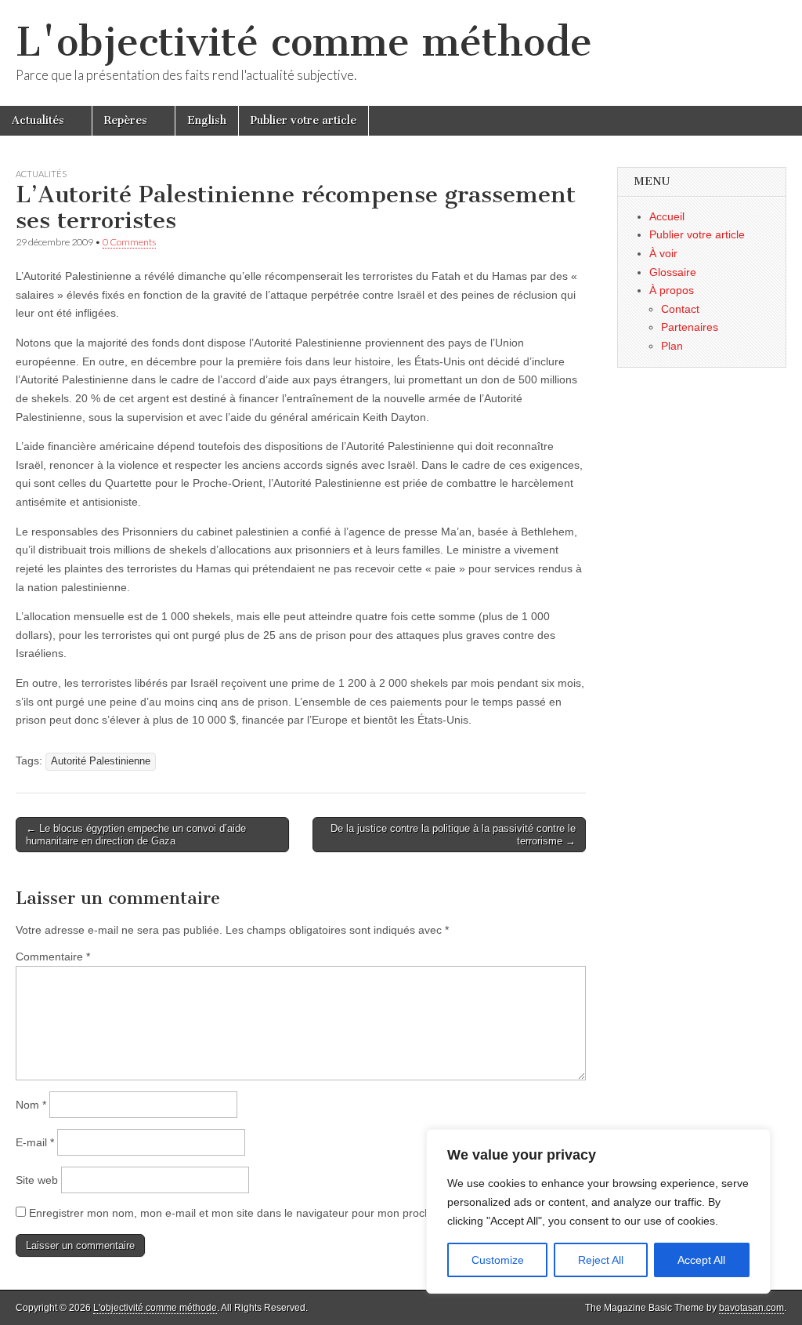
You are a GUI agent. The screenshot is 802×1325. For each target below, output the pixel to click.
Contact (680, 309)
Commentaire (53, 956)
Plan (672, 345)
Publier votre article (303, 120)
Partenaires (689, 327)
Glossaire (672, 272)
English (206, 120)
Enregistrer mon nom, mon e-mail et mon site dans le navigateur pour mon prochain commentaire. (273, 1213)
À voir (663, 253)
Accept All (701, 1260)
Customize (497, 1260)
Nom (31, 1104)
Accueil (667, 216)
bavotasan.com (751, 1307)
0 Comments (129, 242)
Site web (37, 1180)
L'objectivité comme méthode (304, 42)
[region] (598, 1211)
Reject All (600, 1260)
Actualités (38, 120)
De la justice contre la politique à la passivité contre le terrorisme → (453, 834)
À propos (671, 290)
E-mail (35, 1142)
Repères (125, 120)
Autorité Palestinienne (100, 761)
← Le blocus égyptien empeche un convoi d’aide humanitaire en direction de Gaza (136, 834)
